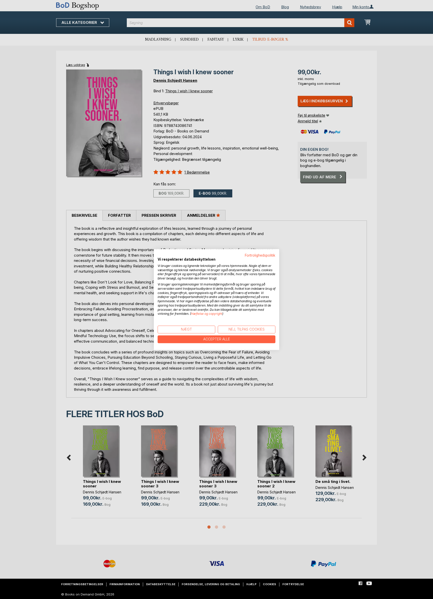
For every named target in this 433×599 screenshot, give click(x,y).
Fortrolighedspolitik (260, 255)
